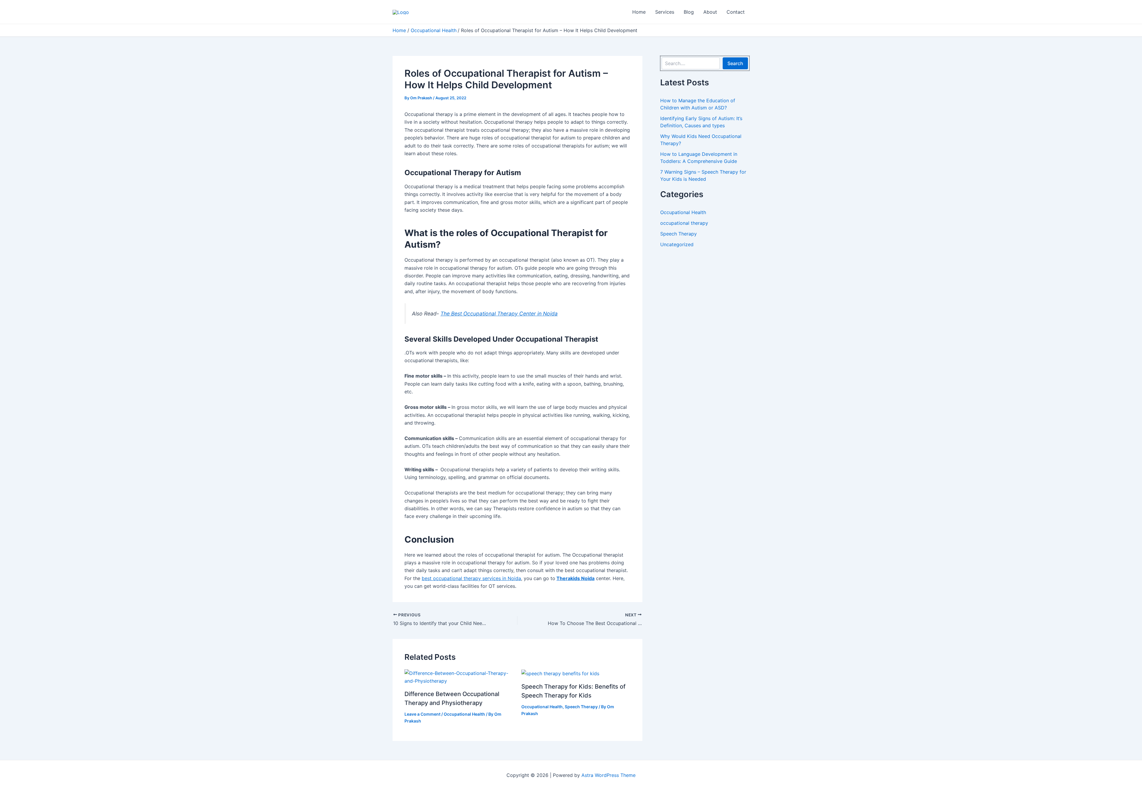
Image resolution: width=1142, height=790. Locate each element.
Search (735, 63)
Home (639, 12)
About (710, 12)
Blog (689, 12)
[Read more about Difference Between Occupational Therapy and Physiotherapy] (459, 676)
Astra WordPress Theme (608, 775)
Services (664, 12)
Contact (736, 12)
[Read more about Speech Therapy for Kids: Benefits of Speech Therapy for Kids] (560, 673)
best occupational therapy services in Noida (471, 578)
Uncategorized (677, 244)
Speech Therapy (581, 706)
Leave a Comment (422, 714)
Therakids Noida (575, 578)
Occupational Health (464, 714)
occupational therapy (684, 223)
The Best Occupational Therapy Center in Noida (499, 313)
